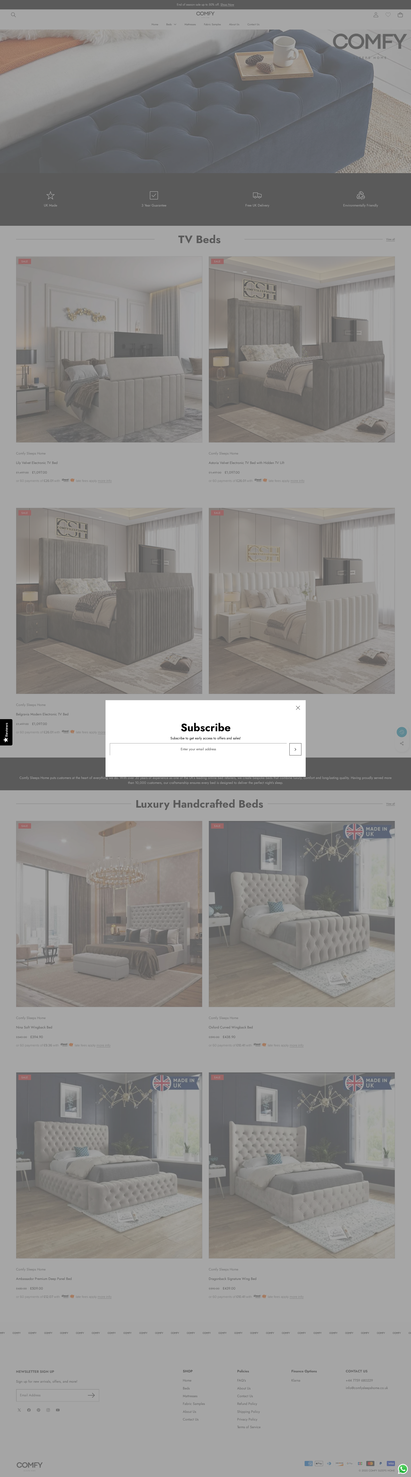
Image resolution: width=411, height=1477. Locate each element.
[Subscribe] (295, 749)
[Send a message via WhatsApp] (403, 1469)
